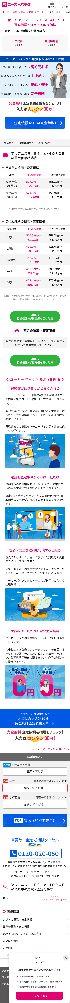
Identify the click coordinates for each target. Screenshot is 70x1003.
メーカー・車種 (20, 764)
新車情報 (8, 948)
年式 (12, 781)
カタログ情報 (11, 941)
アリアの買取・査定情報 (17, 919)
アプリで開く (39, 996)
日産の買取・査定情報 (16, 926)
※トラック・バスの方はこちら (50, 749)
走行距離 (14, 797)
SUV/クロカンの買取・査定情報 (22, 933)
